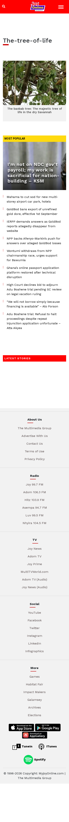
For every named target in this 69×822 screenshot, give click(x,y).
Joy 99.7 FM (34, 484)
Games (35, 676)
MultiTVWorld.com (34, 572)
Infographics (34, 651)
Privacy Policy (35, 459)
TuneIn (26, 746)
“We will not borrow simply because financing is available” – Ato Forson (33, 304)
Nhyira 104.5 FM (34, 523)
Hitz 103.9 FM (34, 500)
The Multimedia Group (34, 428)
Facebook (35, 620)
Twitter (34, 628)
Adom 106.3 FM (34, 492)
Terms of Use (34, 451)
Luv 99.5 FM (34, 515)
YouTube (34, 612)
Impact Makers (34, 692)
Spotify (39, 759)
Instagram (34, 636)
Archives (34, 707)
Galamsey (34, 700)
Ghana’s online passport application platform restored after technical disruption (33, 272)
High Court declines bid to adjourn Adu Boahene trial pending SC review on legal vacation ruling (34, 289)
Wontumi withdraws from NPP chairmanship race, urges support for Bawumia (32, 255)
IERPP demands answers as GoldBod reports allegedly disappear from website (34, 226)
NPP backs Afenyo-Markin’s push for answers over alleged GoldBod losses (34, 241)
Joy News (35, 548)
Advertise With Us (34, 436)
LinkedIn (34, 643)
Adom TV (34, 556)
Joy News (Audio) (34, 587)
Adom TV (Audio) (34, 579)
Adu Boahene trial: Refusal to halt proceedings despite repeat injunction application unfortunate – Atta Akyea (34, 321)
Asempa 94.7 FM (34, 507)
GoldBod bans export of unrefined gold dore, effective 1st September (32, 211)
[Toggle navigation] (61, 7)
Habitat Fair (34, 684)
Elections (34, 715)
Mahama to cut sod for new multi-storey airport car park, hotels (32, 199)
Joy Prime (34, 564)
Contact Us (34, 443)
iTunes (51, 746)
